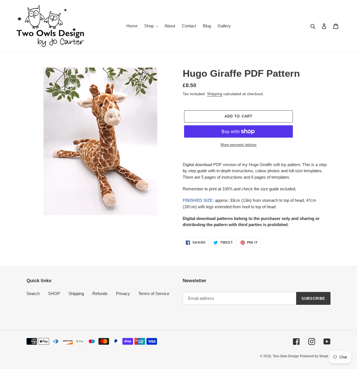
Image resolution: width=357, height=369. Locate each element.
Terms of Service (153, 293)
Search (33, 293)
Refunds (100, 293)
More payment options (239, 145)
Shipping (214, 94)
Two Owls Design (286, 356)
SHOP (54, 293)
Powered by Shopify (315, 356)
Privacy (123, 293)
